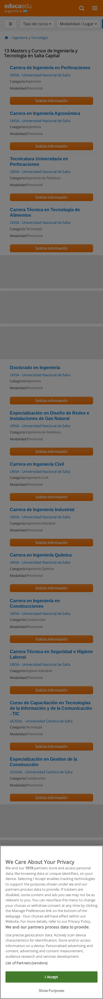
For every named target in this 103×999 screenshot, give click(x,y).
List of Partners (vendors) (26, 962)
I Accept (51, 976)
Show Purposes (52, 990)
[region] (51, 922)
